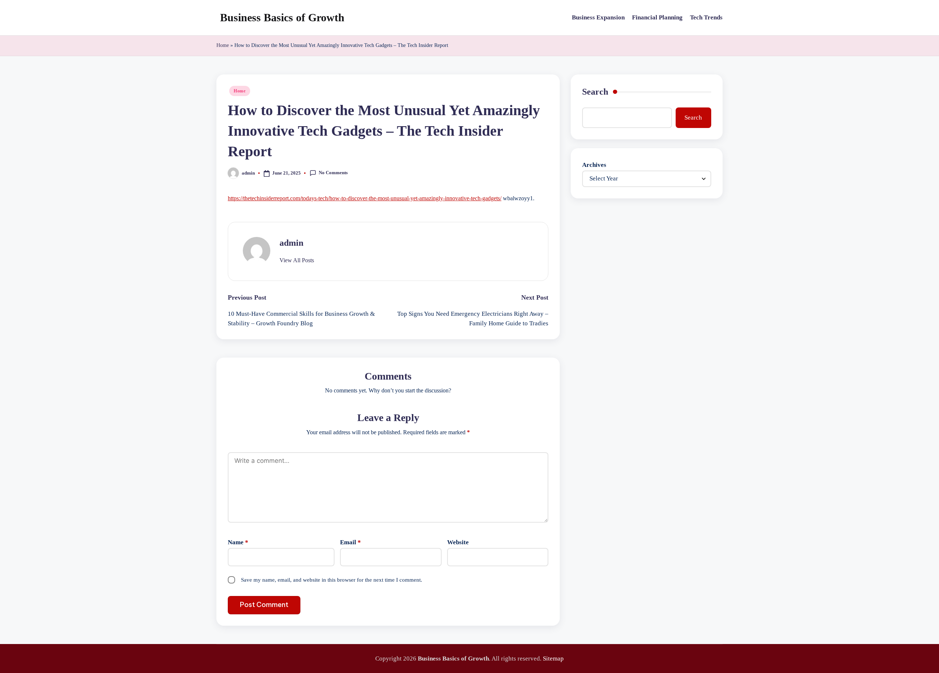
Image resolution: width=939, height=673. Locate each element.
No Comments (333, 172)
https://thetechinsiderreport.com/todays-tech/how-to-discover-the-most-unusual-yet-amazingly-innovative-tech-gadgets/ (364, 198)
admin (291, 243)
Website (458, 542)
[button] (296, 260)
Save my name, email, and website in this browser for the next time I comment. (331, 580)
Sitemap (553, 658)
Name (238, 542)
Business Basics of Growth (282, 17)
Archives (594, 164)
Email (350, 542)
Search (595, 91)
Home (222, 45)
